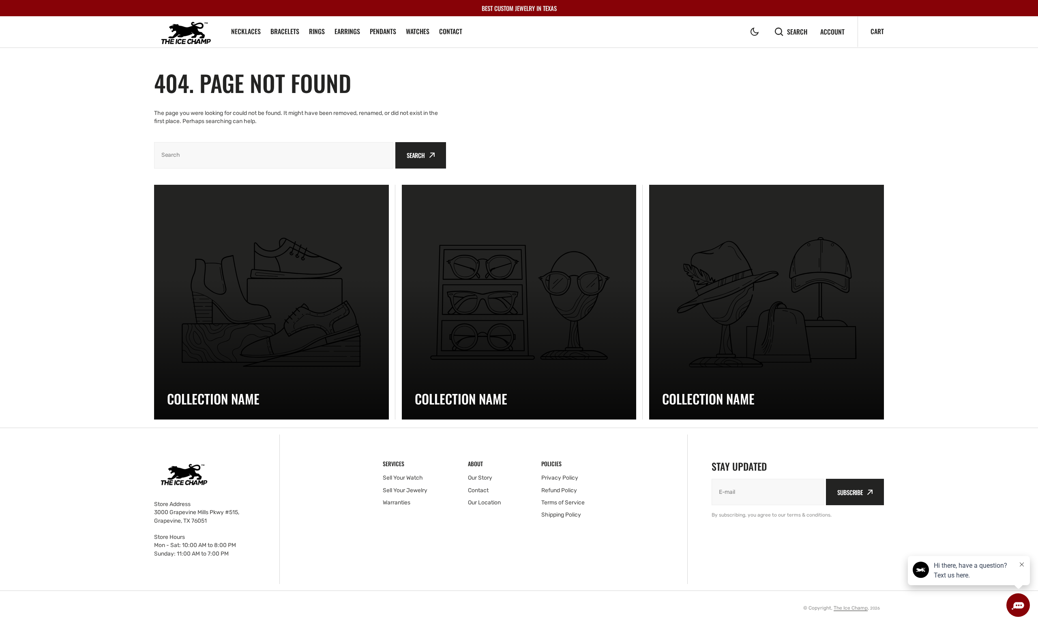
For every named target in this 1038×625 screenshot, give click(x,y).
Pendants (383, 31)
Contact (450, 31)
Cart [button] (877, 31)
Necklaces (246, 31)
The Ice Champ (851, 608)
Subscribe (850, 492)
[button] (754, 31)
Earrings (347, 31)
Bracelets (284, 31)
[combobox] (273, 155)
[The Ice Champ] (186, 31)
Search (797, 31)
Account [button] (832, 32)
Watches (417, 31)
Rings (317, 31)
